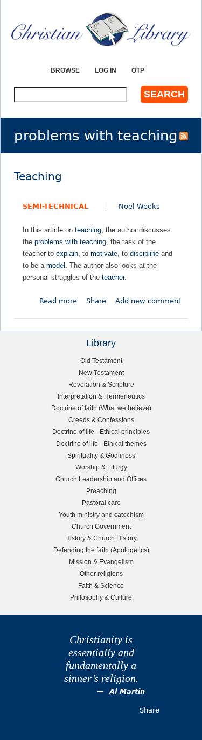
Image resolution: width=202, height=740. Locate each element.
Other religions (101, 573)
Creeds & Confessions (101, 419)
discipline (144, 254)
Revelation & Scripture (101, 384)
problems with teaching (70, 242)
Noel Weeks (139, 206)
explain (67, 254)
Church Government (101, 526)
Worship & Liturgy (101, 467)
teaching (88, 230)
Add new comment (148, 301)
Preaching (101, 490)
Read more (58, 301)
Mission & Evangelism (101, 561)
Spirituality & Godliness (101, 455)
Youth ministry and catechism (101, 514)
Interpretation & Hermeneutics (101, 396)
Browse (65, 70)
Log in (105, 70)
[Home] (101, 29)
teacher (113, 277)
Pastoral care (101, 502)
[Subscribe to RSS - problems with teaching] (183, 135)
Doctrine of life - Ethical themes (101, 443)
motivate (103, 254)
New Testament (101, 372)
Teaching (38, 176)
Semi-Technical (55, 206)
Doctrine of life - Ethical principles (101, 431)
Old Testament (101, 360)
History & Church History (101, 538)
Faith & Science (101, 585)
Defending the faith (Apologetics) (101, 549)
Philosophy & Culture (101, 597)
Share (96, 301)
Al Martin (127, 691)
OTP (137, 70)
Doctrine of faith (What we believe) (101, 407)
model (55, 265)
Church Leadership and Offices (101, 478)
